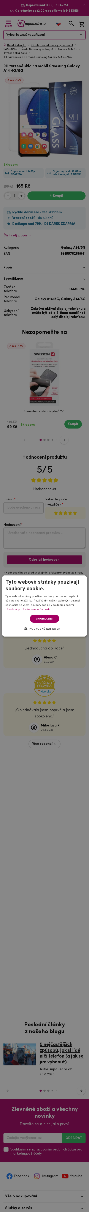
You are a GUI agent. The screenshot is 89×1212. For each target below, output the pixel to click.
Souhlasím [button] (44, 618)
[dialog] (44, 606)
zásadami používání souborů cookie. (28, 609)
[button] (45, 628)
